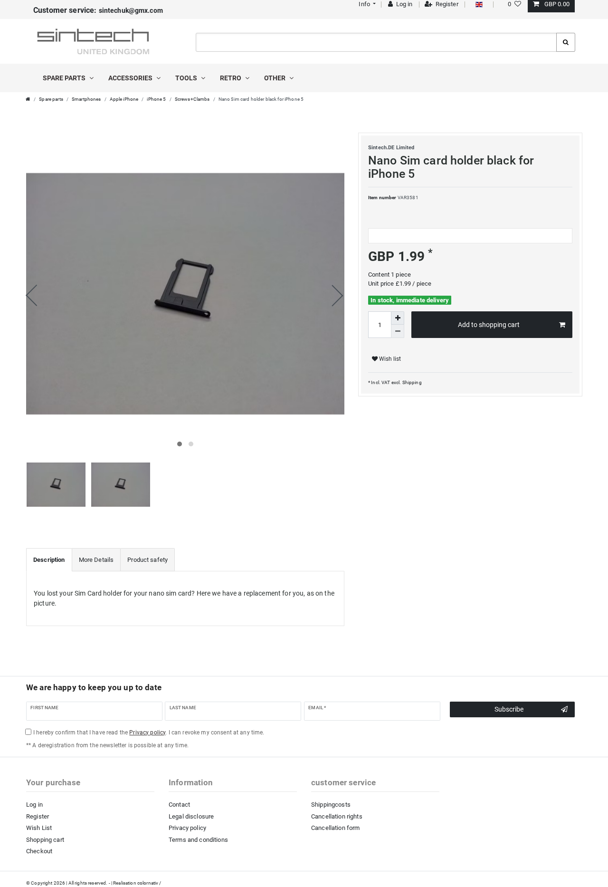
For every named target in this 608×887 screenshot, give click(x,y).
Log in (34, 804)
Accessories (131, 78)
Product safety (147, 559)
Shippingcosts (331, 804)
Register (37, 816)
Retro (231, 78)
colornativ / (149, 883)
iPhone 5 (156, 99)
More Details (96, 559)
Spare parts (65, 78)
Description (49, 559)
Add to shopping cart (489, 324)
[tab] (49, 560)
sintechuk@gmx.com (98, 10)
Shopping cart (45, 839)
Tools (187, 78)
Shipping (411, 382)
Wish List (39, 827)
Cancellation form (335, 827)
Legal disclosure (191, 816)
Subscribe (508, 709)
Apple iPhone (124, 99)
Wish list (389, 359)
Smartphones (86, 99)
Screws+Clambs (192, 99)
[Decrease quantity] (397, 331)
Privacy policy (187, 827)
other (275, 78)
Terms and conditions (198, 839)
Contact (179, 804)
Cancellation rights (336, 816)
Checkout (39, 851)
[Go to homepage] (28, 99)
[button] (366, 4)
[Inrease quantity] (397, 318)
